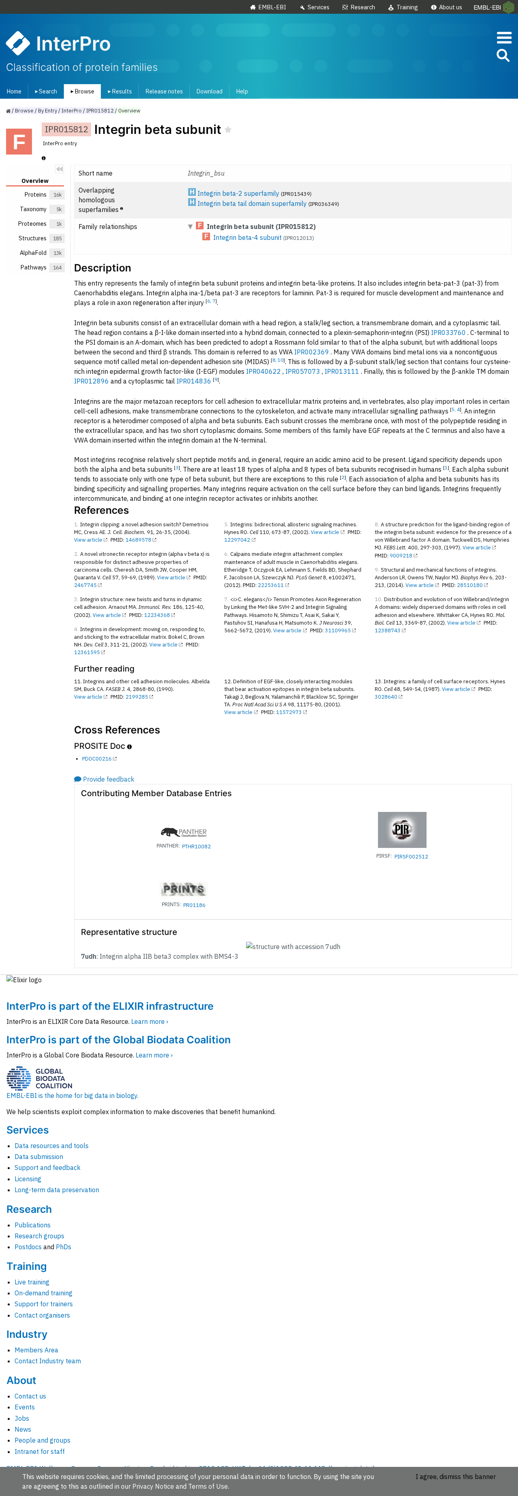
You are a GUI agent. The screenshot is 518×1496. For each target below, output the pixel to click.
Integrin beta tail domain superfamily (252, 203)
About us (450, 7)
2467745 (85, 585)
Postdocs (28, 1247)
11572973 (289, 712)
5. (226, 524)
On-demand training (43, 1293)
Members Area (36, 1350)
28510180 (470, 585)
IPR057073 (302, 371)
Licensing (28, 1179)
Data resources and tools (52, 1146)
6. (226, 554)
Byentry (47, 110)
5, (454, 409)
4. (76, 629)
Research (362, 7)
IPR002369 (311, 352)
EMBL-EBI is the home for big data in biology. (72, 1095)
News (23, 1429)
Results (118, 91)
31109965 (338, 630)
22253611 (271, 585)
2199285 (136, 696)
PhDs (63, 1247)
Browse (81, 91)
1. (76, 524)
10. (378, 599)
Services (318, 7)
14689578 (138, 539)
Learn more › (149, 1021)
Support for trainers (44, 1304)
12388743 (388, 630)
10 (280, 360)
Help (242, 91)
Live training (32, 1282)
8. (377, 524)
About (21, 1380)
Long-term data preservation (57, 1190)
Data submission (39, 1157)
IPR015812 (100, 110)
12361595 (87, 652)
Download (209, 91)
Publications (33, 1225)
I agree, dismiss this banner (456, 1476)
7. (226, 599)
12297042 (237, 539)
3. (76, 599)
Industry (26, 1334)
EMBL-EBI (272, 7)
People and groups (42, 1440)
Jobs (22, 1418)
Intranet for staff (40, 1451)
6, (209, 301)
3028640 (386, 696)
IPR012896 (91, 381)
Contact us (30, 1396)
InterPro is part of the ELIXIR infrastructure (110, 1006)
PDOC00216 (97, 758)
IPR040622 (263, 371)
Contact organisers (42, 1315)
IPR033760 (448, 332)
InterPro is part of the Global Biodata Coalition (118, 1040)
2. (76, 554)
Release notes (164, 91)
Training (407, 7)
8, (275, 360)
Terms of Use (208, 1486)
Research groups (39, 1236)
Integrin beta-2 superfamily (238, 193)
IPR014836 (193, 381)
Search (44, 91)
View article (88, 539)
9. (377, 569)
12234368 (157, 615)
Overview (129, 110)
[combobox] (466, 56)
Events (25, 1407)
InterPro (72, 110)
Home (13, 91)
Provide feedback (108, 779)
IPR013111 (342, 371)
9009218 (401, 555)
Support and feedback (48, 1167)
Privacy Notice (153, 1486)
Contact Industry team (48, 1361)
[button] (502, 56)
